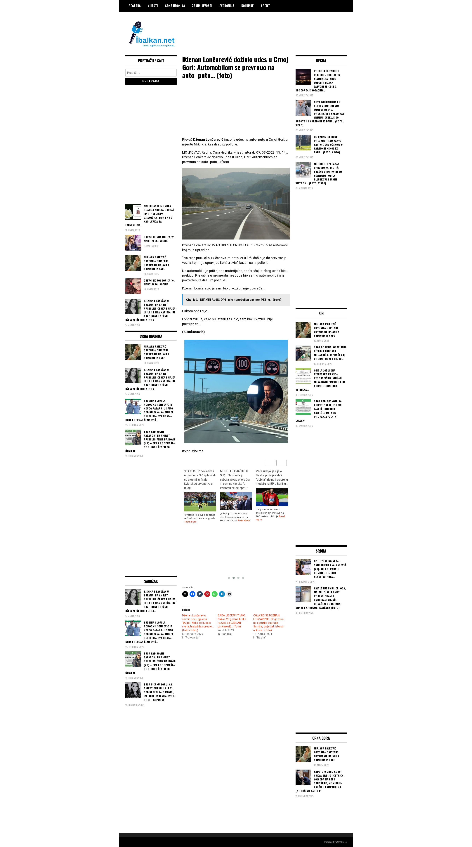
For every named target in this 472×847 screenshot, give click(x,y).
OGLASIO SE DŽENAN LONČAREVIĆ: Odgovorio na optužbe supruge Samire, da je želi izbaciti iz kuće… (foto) (268, 623)
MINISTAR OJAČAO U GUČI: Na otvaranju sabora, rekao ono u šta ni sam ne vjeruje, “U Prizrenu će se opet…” (199, 479)
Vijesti (153, 6)
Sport (265, 6)
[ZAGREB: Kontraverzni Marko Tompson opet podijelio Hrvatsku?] (272, 493)
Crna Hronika (175, 6)
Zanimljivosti (202, 6)
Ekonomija (226, 6)
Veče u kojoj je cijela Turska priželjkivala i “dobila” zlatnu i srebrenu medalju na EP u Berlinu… (236, 477)
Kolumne (247, 6)
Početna (135, 6)
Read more (208, 520)
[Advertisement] (279, 26)
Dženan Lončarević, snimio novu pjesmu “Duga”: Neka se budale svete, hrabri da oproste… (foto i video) (198, 623)
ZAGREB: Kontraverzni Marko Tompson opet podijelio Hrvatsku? (270, 475)
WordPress (341, 842)
